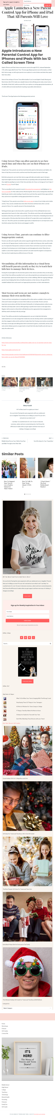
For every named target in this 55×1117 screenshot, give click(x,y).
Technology (5, 1094)
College (4, 1090)
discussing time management (33, 189)
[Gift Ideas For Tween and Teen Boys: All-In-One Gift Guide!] (27, 806)
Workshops (5, 1026)
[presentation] (9, 468)
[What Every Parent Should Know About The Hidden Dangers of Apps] (45, 381)
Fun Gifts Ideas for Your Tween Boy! (43, 440)
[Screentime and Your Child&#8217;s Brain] (10, 381)
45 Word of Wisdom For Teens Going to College (29, 706)
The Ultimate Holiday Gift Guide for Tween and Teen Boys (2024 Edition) (22, 1000)
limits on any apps (28, 201)
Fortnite (9, 184)
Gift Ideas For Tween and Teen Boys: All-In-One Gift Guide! (18, 834)
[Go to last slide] (4, 475)
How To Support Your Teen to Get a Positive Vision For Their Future (9, 484)
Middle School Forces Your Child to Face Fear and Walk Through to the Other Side (14, 441)
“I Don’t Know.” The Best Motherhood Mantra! (45, 484)
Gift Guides (5, 1031)
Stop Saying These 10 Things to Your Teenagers (29, 702)
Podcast (4, 1028)
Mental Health (5, 1097)
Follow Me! (6, 686)
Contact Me (5, 1033)
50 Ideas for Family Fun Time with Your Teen (28, 714)
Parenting (4, 1099)
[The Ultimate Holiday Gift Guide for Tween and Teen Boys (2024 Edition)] (27, 972)
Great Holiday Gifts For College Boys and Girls (15, 778)
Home (3, 1023)
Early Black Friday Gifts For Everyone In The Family (16, 944)
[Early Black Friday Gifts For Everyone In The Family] (27, 917)
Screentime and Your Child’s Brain (8, 387)
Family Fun (4, 1104)
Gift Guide (4, 1107)
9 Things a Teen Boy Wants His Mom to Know (28, 710)
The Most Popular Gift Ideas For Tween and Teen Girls (17, 889)
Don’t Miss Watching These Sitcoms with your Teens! (30, 719)
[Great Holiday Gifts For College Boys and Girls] (27, 751)
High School (5, 1087)
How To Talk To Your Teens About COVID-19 (27, 484)
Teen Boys (4, 1092)
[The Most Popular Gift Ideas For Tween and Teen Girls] (27, 861)
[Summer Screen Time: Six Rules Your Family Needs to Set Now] (27, 381)
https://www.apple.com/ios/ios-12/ (11, 350)
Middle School (5, 1085)
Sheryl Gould (28, 20)
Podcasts (4, 1102)
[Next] (51, 475)
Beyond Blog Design (39, 1114)
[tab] (24, 494)
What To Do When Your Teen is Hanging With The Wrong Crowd (33, 698)
